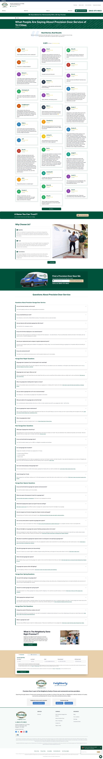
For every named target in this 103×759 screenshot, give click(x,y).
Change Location (14, 6)
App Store (60, 703)
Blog (74, 714)
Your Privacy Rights (65, 751)
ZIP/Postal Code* (78, 659)
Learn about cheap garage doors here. (68, 468)
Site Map (75, 719)
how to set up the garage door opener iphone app (49, 523)
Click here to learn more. (74, 551)
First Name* (19, 659)
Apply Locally (58, 725)
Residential (22, 654)
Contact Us (58, 723)
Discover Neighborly (38, 703)
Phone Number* (60, 659)
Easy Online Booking (83, 215)
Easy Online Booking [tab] (81, 10)
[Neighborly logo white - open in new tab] (3, 0)
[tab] (3, 11)
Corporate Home (77, 721)
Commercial (34, 654)
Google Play (69, 703)
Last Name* (33, 659)
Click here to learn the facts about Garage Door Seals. (73, 622)
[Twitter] (19, 732)
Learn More (100, 14)
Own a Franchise (59, 720)
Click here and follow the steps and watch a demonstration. (52, 515)
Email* (45, 659)
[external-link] (96, 15)
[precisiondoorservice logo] (24, 715)
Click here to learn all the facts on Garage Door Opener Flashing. (55, 533)
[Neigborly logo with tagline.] (60, 684)
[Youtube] (21, 732)
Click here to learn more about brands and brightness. (46, 569)
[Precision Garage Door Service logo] (4, 5)
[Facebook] (16, 732)
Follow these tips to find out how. (45, 421)
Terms (54, 668)
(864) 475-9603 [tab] (95, 11)
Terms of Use (36, 751)
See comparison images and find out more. (63, 601)
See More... (51, 208)
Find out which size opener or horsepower (25, 498)
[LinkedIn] (26, 732)
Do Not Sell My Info (56, 751)
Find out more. (43, 433)
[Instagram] (24, 732)
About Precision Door (60, 718)
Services (39, 714)
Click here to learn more (21, 506)
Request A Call (23, 671)
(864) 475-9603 (64, 283)
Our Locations (76, 716)
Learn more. (51, 460)
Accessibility (49, 751)
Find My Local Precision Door (76, 280)
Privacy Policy (58, 668)
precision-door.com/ (19, 729)
